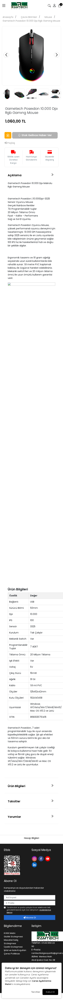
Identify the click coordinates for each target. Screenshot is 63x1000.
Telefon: (36, 942)
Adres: (35, 956)
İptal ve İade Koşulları (15, 950)
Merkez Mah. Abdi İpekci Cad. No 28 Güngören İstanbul (43, 960)
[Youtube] (48, 858)
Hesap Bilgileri (31, 838)
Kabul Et (50, 991)
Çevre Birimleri (29, 17)
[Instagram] (35, 858)
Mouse (48, 17)
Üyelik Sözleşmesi (13, 946)
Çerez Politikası (12, 953)
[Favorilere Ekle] (8, 135)
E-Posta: (36, 949)
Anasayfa (8, 17)
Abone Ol (31, 917)
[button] (54, 6)
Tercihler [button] (35, 991)
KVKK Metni (9, 933)
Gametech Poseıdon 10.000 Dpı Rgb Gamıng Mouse (31, 21)
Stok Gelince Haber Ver (36, 135)
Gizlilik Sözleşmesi (13, 936)
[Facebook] (41, 858)
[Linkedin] (35, 864)
